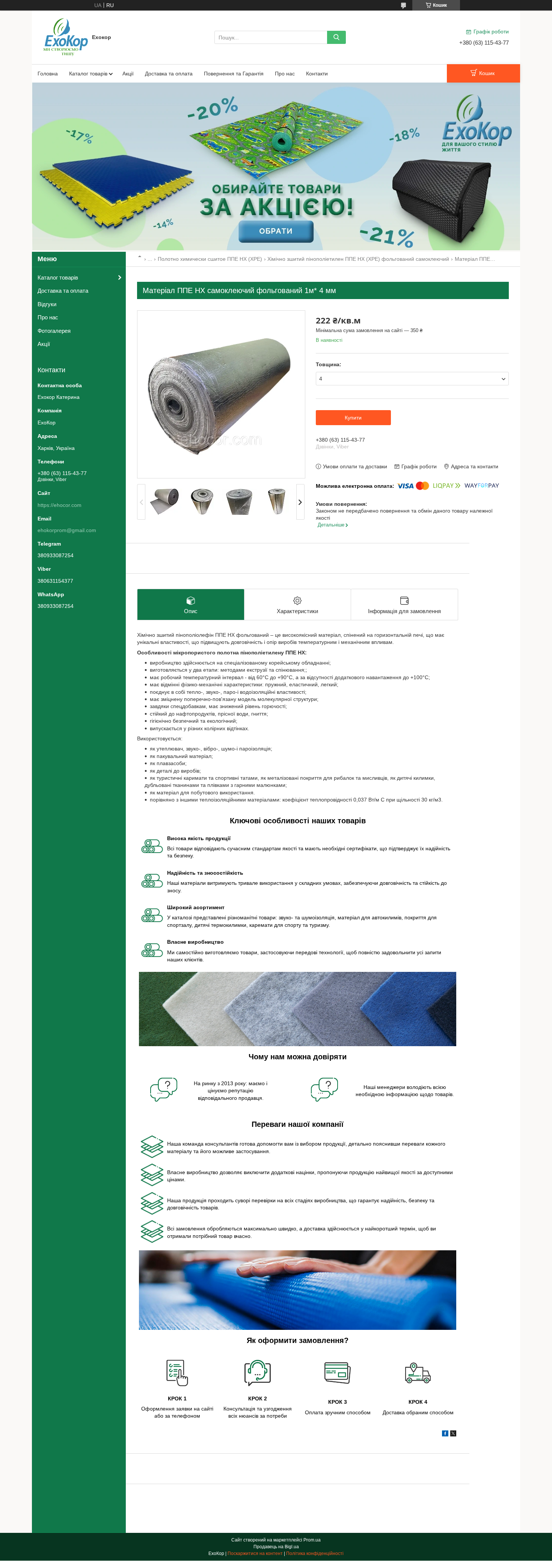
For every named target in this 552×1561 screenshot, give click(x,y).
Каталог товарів (88, 74)
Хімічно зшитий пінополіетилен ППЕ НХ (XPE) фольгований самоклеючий (358, 259)
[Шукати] (336, 37)
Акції (128, 74)
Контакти (317, 74)
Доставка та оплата (169, 74)
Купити (353, 418)
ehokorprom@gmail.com (67, 530)
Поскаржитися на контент (255, 1553)
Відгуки (47, 304)
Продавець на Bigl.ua (276, 1546)
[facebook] (445, 1435)
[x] (453, 1435)
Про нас (285, 74)
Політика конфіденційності (315, 1553)
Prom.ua (312, 1540)
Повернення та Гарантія (234, 74)
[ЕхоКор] (65, 37)
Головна (48, 74)
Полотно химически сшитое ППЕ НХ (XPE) (210, 259)
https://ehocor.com (59, 505)
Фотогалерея (54, 331)
